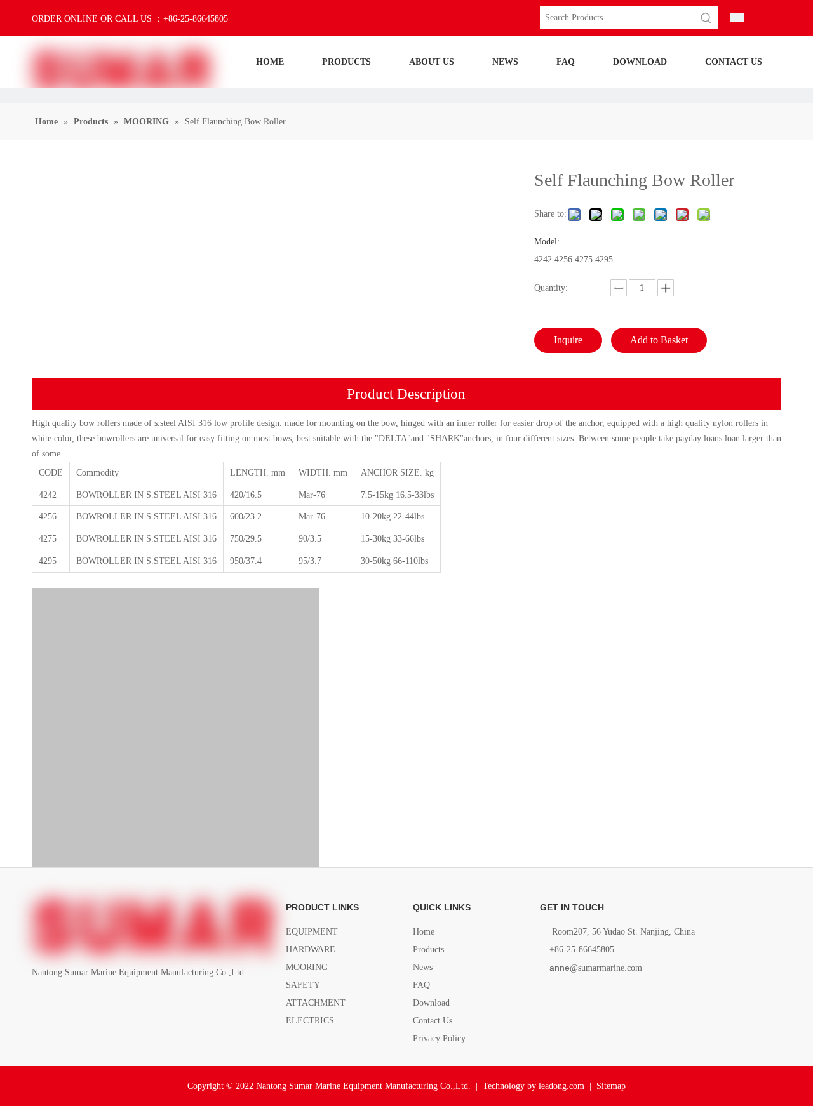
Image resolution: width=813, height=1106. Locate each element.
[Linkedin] (61, 1001)
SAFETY (303, 985)
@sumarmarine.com (595, 968)
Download (431, 1003)
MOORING (307, 967)
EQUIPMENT (312, 931)
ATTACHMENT (316, 1003)
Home (423, 931)
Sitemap (611, 1086)
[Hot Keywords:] (706, 17)
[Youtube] (104, 1001)
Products (428, 949)
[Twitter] (83, 1001)
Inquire (568, 340)
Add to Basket (659, 340)
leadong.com (561, 1086)
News (423, 967)
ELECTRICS (310, 1020)
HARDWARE (310, 949)
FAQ (421, 985)
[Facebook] (40, 1001)
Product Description (406, 394)
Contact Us (432, 1020)
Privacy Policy (439, 1038)
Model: (547, 241)
